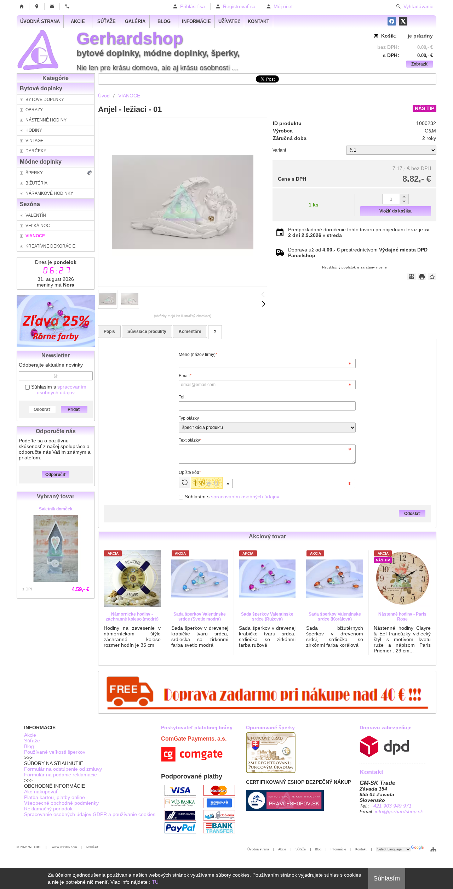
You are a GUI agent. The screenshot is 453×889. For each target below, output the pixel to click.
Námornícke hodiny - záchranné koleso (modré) (132, 617)
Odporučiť (55, 474)
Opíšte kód (190, 472)
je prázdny (420, 36)
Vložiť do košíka (395, 211)
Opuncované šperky (270, 727)
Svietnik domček (56, 508)
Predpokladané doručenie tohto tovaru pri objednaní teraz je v (359, 232)
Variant (279, 150)
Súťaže (32, 740)
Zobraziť (419, 64)
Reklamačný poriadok (48, 808)
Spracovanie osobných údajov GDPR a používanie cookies (89, 814)
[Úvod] (21, 6)
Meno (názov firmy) (198, 354)
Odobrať (42, 409)
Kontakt (361, 849)
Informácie (338, 849)
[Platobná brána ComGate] (192, 760)
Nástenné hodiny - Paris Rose (402, 617)
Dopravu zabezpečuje (386, 727)
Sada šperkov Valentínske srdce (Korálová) (335, 617)
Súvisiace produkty (146, 331)
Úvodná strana (258, 849)
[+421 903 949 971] (67, 6)
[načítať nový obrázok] (184, 482)
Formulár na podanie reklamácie (60, 774)
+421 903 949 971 (391, 806)
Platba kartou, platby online (54, 797)
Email (185, 375)
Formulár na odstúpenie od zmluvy (63, 769)
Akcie (30, 735)
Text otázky (190, 440)
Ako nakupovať (41, 791)
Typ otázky (189, 418)
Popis (109, 331)
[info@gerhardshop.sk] (52, 6)
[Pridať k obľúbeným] (432, 276)
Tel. (182, 397)
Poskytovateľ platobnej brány (197, 727)
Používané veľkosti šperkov (54, 752)
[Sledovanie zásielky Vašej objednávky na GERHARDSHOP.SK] (384, 755)
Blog (29, 746)
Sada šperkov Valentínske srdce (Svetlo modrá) (199, 617)
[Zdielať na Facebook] (392, 21)
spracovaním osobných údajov (61, 389)
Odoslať (412, 513)
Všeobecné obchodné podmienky (61, 803)
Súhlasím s (58, 389)
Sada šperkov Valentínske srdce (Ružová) (267, 617)
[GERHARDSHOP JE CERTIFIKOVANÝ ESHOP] (285, 809)
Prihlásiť (92, 847)
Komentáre (190, 331)
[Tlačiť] (422, 276)
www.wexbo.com (64, 847)
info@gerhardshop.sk (399, 811)
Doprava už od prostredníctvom (358, 252)
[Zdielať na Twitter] (403, 21)
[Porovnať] (411, 276)
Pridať (74, 409)
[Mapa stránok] (433, 849)
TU (155, 882)
